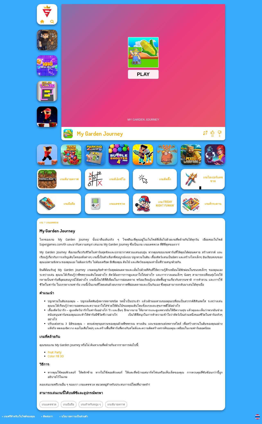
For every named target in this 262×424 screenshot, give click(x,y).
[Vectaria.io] (47, 40)
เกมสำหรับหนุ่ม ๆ (91, 404)
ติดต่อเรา (48, 416)
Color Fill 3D (56, 356)
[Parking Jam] (95, 154)
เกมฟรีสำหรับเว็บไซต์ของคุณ (19, 416)
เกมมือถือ (68, 404)
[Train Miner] (71, 154)
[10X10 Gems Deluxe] (47, 65)
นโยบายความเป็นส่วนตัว (74, 416)
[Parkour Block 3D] (47, 154)
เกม (41, 222)
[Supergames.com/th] (42, 21)
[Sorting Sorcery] (215, 154)
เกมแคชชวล (52, 222)
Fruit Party (54, 352)
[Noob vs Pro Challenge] (143, 154)
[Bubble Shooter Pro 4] (119, 154)
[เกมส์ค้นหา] (52, 21)
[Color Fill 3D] (47, 91)
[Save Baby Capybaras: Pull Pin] (167, 154)
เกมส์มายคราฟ (116, 404)
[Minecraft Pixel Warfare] (191, 154)
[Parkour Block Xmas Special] (47, 116)
